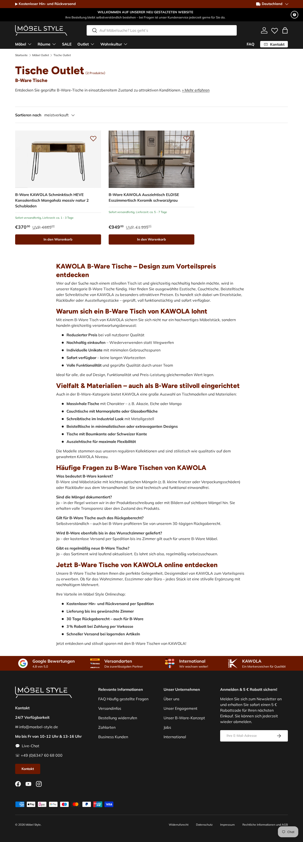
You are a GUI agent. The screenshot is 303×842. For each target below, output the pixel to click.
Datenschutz (204, 824)
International (175, 736)
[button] (285, 30)
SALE (67, 44)
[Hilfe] (294, 14)
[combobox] (162, 30)
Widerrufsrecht (178, 824)
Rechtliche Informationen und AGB (265, 824)
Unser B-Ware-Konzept (184, 717)
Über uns (171, 698)
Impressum (227, 824)
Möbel (20, 44)
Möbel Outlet (40, 55)
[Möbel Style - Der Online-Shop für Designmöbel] (41, 30)
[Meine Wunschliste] (274, 29)
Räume (44, 44)
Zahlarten (107, 727)
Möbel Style (33, 824)
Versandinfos (109, 708)
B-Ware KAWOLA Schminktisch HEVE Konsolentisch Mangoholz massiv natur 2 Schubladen (52, 200)
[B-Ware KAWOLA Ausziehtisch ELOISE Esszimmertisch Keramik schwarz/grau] (152, 159)
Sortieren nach (28, 115)
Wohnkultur (111, 44)
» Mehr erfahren (195, 90)
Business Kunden (113, 736)
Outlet (83, 44)
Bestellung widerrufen (117, 717)
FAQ (250, 44)
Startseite (21, 55)
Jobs (167, 727)
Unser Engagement (180, 708)
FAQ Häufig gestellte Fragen (123, 698)
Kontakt (28, 769)
